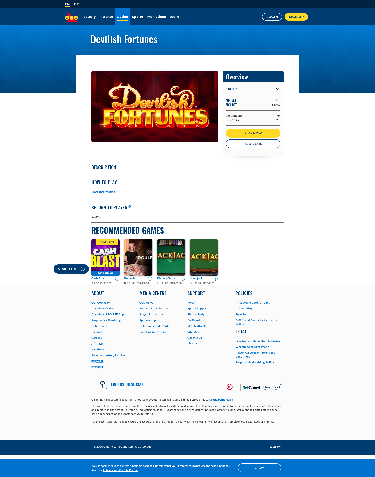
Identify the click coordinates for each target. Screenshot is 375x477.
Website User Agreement (252, 346)
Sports (137, 16)
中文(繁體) (98, 361)
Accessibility (244, 308)
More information (103, 191)
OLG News (146, 302)
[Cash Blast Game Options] (105, 257)
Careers (96, 337)
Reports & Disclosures (154, 308)
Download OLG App (104, 308)
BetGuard (194, 320)
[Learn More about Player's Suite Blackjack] (182, 278)
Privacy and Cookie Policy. (120, 470)
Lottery (90, 16)
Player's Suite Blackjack (168, 278)
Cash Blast (98, 278)
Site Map (193, 331)
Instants (106, 16)
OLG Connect (100, 326)
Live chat (194, 343)
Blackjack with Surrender (201, 278)
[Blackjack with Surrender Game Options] (204, 257)
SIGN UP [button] (296, 16)
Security (241, 314)
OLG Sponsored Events (154, 326)
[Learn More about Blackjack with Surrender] (215, 278)
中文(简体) (98, 367)
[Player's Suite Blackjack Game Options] (171, 257)
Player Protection (151, 314)
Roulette (130, 278)
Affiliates (97, 343)
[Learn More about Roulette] (150, 278)
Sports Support (198, 308)
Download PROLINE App (107, 314)
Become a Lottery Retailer (108, 355)
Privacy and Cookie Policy (253, 302)
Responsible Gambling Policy (255, 362)
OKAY (259, 468)
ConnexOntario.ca (221, 399)
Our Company (100, 302)
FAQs (191, 302)
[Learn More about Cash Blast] (117, 278)
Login (272, 16)
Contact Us (195, 337)
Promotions (156, 16)
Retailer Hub (99, 349)
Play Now (253, 133)
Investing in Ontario (152, 331)
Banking (96, 331)
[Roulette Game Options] (138, 257)
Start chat (68, 269)
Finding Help (196, 314)
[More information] (129, 206)
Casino (122, 16)
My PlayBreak (197, 326)
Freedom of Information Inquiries (258, 340)
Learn (174, 16)
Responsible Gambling (106, 320)
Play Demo (253, 143)
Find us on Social (127, 384)
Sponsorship (147, 320)
